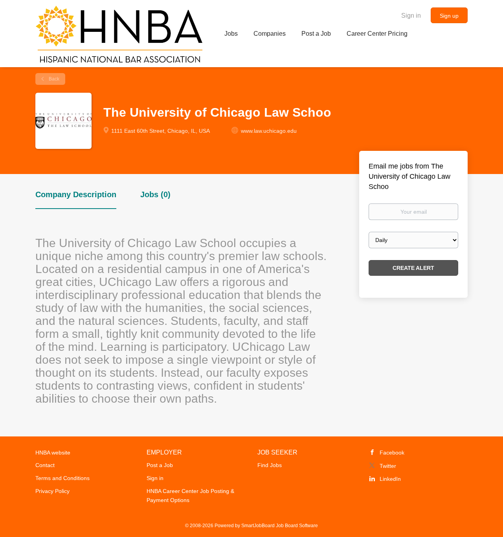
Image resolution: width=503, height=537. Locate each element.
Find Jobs (269, 465)
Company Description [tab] (75, 194)
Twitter (388, 466)
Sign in (411, 15)
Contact (45, 465)
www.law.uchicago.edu (269, 131)
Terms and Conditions (62, 478)
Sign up (449, 16)
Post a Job (160, 465)
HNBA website (52, 452)
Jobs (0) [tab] (155, 194)
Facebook (392, 452)
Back (53, 79)
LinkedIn (390, 479)
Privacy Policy (52, 491)
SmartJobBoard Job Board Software (279, 525)
